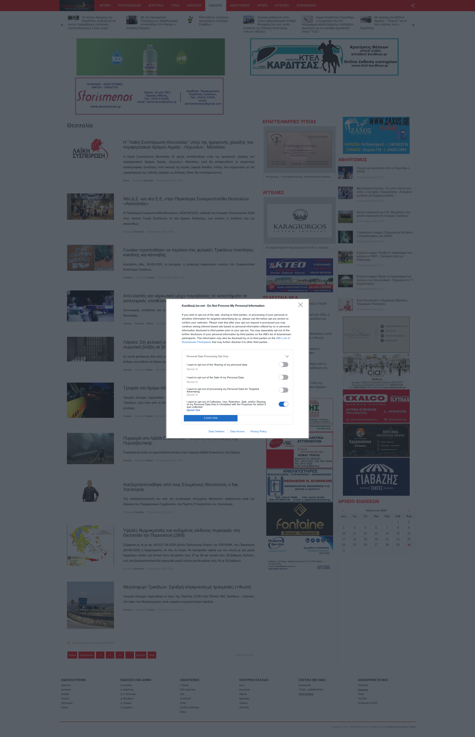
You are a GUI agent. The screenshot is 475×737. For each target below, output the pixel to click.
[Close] (301, 306)
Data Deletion (217, 431)
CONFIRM (211, 418)
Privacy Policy (258, 431)
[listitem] (237, 356)
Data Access (237, 431)
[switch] (283, 364)
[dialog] (237, 368)
